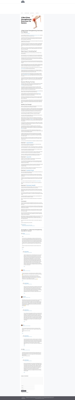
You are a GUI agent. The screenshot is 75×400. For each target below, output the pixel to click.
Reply (24, 266)
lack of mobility (23, 68)
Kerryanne (24, 296)
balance (22, 128)
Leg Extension (29, 142)
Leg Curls (29, 156)
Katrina (24, 233)
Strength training (24, 224)
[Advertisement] (37, 8)
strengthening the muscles (26, 74)
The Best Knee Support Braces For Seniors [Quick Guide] (28, 225)
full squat (31, 119)
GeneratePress (23, 398)
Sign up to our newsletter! (25, 392)
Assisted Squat (30, 170)
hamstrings (39, 93)
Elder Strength (27, 251)
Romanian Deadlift (31, 185)
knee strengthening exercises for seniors (34, 35)
